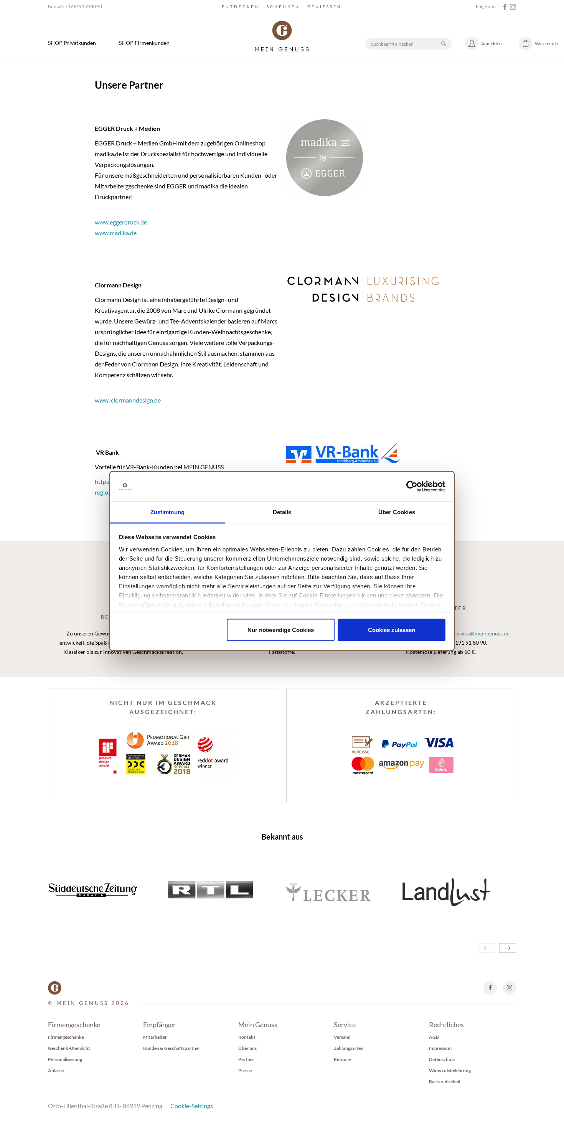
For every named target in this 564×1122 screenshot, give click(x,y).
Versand (342, 1037)
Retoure (342, 1059)
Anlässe (56, 1070)
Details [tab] (282, 511)
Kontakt (247, 1037)
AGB (434, 1037)
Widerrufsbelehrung (450, 1070)
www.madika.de (116, 232)
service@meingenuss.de (481, 633)
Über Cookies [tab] (396, 511)
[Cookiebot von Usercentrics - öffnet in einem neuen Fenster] (411, 486)
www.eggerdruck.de (121, 222)
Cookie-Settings (191, 1105)
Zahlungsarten (348, 1048)
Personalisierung (65, 1059)
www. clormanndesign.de (128, 400)
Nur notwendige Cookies (280, 630)
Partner (246, 1059)
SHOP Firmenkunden (144, 43)
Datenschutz (442, 1059)
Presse (245, 1070)
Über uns (247, 1048)
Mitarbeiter (155, 1037)
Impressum (440, 1048)
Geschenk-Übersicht (69, 1048)
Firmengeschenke (66, 1037)
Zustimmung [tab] (167, 511)
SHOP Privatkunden (72, 43)
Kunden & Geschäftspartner (171, 1048)
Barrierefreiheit (445, 1081)
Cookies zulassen (391, 630)
